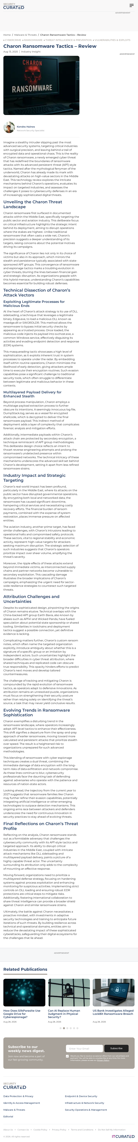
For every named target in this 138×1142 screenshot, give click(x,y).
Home (7, 34)
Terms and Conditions (82, 1129)
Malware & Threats (25, 34)
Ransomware (33, 40)
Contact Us (23, 1129)
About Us (8, 1129)
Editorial (8, 1116)
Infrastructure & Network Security (84, 1102)
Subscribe (116, 1048)
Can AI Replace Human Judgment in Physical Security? (64, 1014)
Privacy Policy (59, 1129)
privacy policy (103, 1060)
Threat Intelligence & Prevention (68, 40)
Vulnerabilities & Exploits (112, 40)
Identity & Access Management (21, 1102)
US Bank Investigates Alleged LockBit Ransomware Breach (113, 1012)
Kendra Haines (26, 126)
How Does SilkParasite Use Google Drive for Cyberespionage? (21, 1014)
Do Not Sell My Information (112, 1129)
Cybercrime (13, 40)
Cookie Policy (40, 1129)
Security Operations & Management (86, 1109)
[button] (61, 1028)
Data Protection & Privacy (18, 1096)
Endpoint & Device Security (81, 1096)
